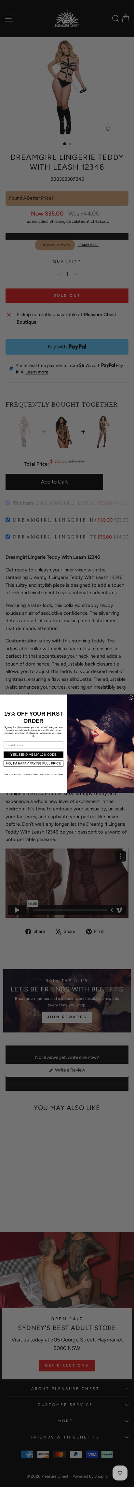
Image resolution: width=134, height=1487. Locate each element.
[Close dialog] (131, 697)
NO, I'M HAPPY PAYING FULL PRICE (33, 763)
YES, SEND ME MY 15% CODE (33, 754)
